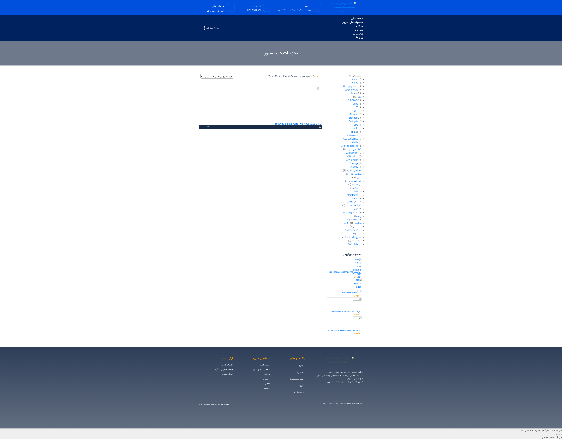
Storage (354, 163)
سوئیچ (358, 234)
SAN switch (352, 156)
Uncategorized (350, 213)
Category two (351, 90)
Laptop (354, 199)
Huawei (354, 188)
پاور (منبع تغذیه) (353, 171)
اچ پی (358, 216)
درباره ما (358, 30)
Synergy (354, 167)
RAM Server (351, 153)
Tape (355, 209)
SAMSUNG (352, 202)
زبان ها (359, 37)
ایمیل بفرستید (227, 374)
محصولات (299, 392)
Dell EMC (352, 100)
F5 (356, 107)
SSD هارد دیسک (353, 206)
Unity (355, 104)
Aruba (355, 79)
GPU (356, 125)
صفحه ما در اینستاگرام (224, 369)
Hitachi (354, 128)
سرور (359, 178)
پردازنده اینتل (355, 174)
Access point (351, 230)
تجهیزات (300, 372)
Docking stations (349, 146)
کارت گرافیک (355, 244)
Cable (355, 142)
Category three (350, 86)
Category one (351, 220)
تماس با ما (358, 33)
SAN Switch (352, 160)
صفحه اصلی (357, 18)
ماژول (359, 97)
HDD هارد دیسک (353, 149)
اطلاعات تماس (227, 365)
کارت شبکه (356, 185)
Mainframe (352, 195)
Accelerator (352, 135)
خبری (301, 366)
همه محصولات (297, 379)
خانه (316, 76)
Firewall (354, 114)
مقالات (359, 26)
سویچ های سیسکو (352, 237)
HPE (353, 132)
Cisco (354, 93)
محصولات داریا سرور (353, 22)
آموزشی (300, 386)
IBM (356, 192)
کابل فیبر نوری (355, 181)
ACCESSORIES (350, 139)
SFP (356, 111)
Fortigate (352, 118)
